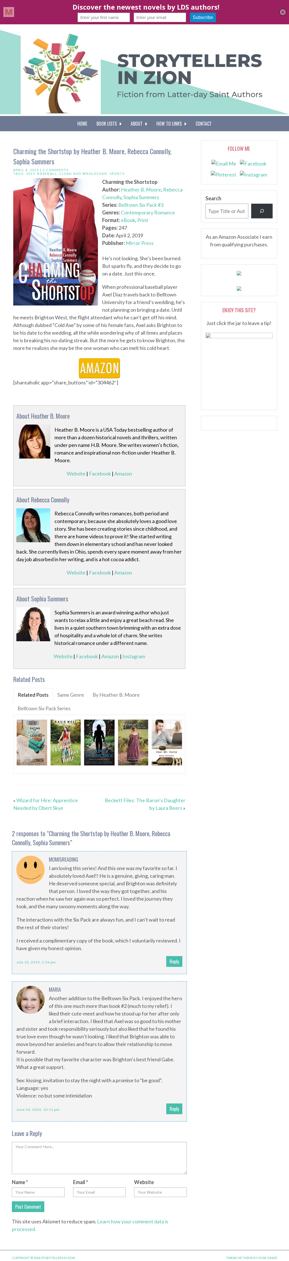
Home (82, 123)
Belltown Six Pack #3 (140, 205)
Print (142, 220)
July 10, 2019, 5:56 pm (36, 962)
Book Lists (108, 123)
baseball (47, 173)
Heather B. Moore (141, 189)
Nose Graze (267, 1258)
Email (80, 1182)
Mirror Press (140, 243)
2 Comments (56, 170)
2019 (30, 173)
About (138, 123)
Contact (204, 123)
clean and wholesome (83, 173)
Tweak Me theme (239, 1258)
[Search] (262, 211)
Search (213, 198)
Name (20, 1182)
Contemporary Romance (148, 212)
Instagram (133, 656)
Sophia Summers (141, 197)
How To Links (170, 123)
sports (117, 173)
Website (76, 473)
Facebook (100, 473)
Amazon (123, 473)
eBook (128, 220)
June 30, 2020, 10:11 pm (38, 1109)
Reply (174, 961)
